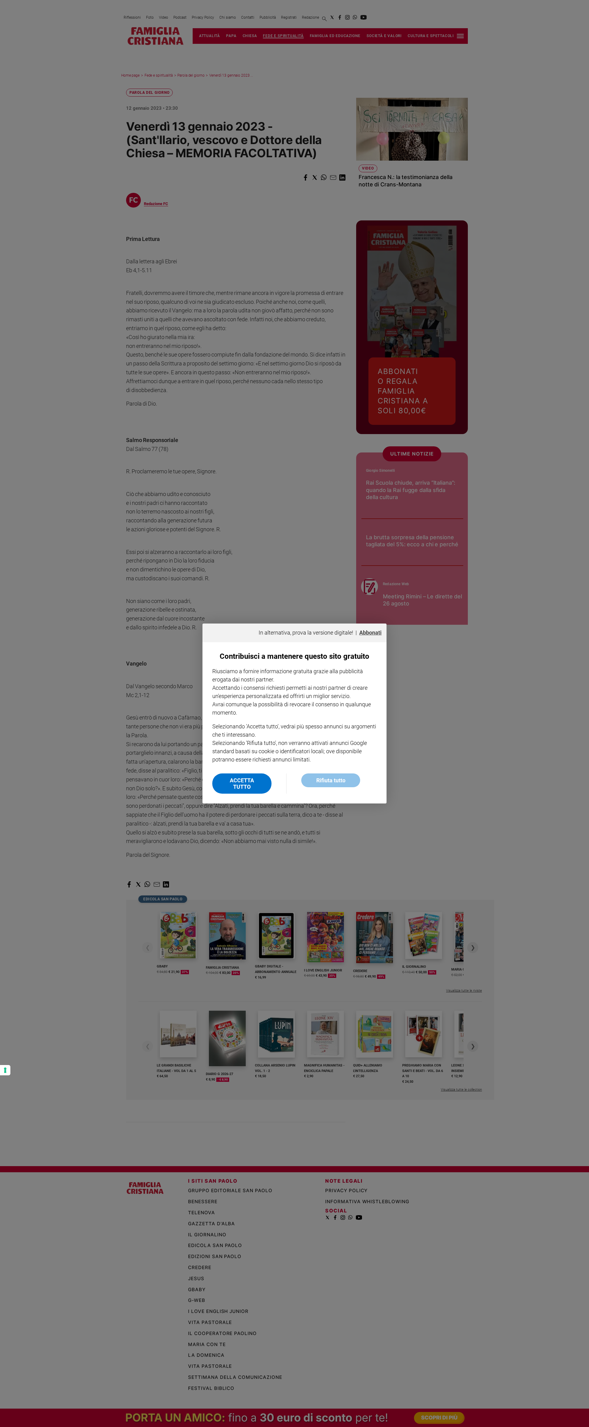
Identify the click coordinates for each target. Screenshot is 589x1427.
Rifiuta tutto (330, 780)
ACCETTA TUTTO (242, 783)
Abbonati (370, 632)
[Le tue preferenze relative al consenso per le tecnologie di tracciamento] (5, 1070)
